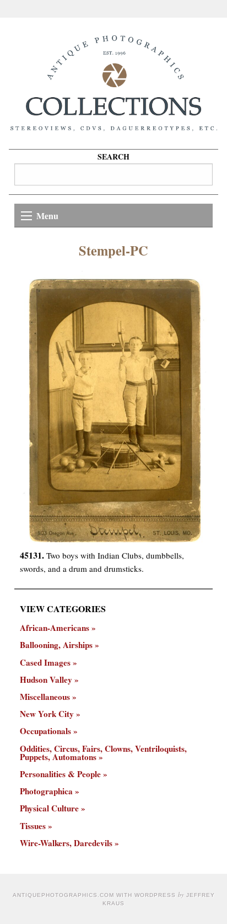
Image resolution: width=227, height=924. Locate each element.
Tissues (33, 826)
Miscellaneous (45, 697)
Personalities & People (60, 774)
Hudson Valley (46, 680)
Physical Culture (49, 808)
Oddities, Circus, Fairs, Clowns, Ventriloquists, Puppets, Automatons (103, 753)
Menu (47, 215)
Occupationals (45, 731)
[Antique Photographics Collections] (113, 83)
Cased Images (45, 663)
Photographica (46, 791)
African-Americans (54, 628)
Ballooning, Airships (56, 645)
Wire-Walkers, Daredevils (66, 843)
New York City (47, 714)
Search (113, 156)
